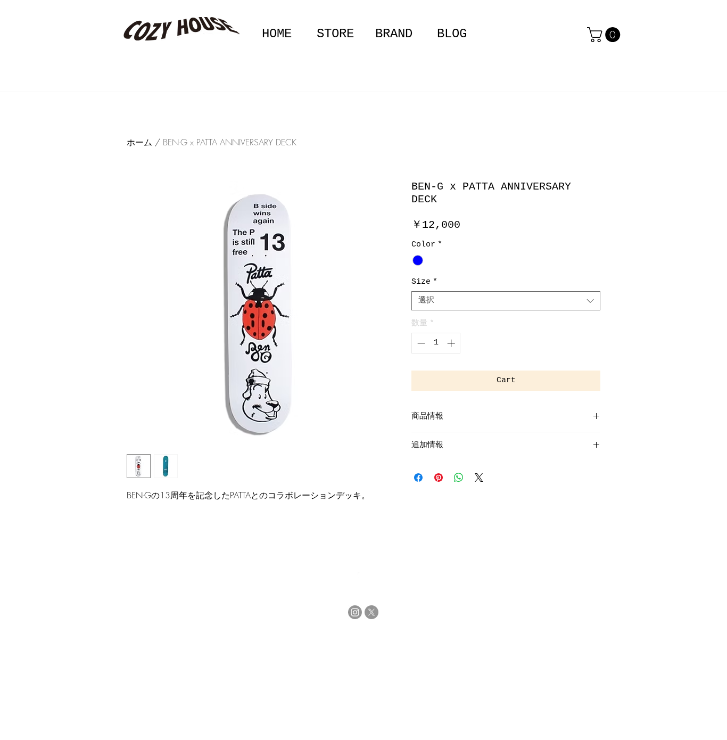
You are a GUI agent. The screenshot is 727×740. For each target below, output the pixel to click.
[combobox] (505, 300)
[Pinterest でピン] (438, 477)
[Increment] (452, 343)
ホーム (139, 142)
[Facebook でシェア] (418, 477)
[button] (394, 33)
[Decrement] (420, 343)
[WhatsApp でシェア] (458, 477)
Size (424, 281)
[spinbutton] (436, 343)
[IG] (355, 612)
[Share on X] (479, 477)
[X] (371, 612)
